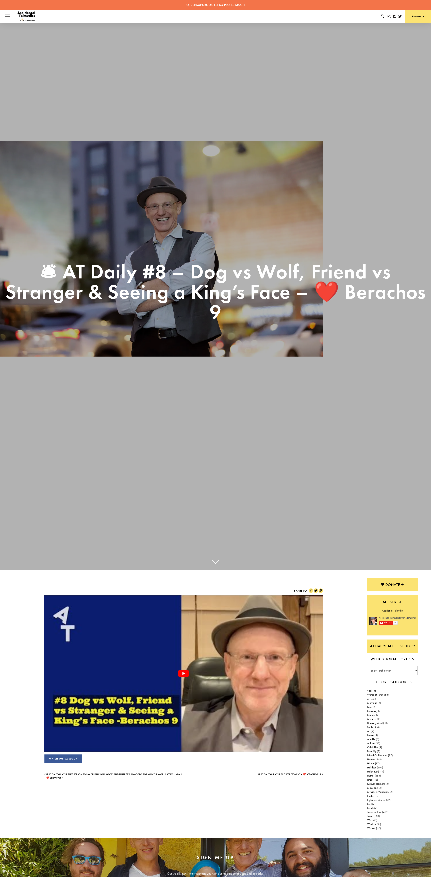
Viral (369, 690)
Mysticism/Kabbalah (378, 792)
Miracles (371, 719)
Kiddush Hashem (376, 783)
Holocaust (372, 771)
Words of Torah (375, 694)
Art (368, 731)
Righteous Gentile (376, 800)
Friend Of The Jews (377, 755)
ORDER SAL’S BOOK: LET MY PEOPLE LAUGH (215, 5)
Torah (370, 816)
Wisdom (371, 824)
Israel (370, 779)
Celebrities (372, 747)
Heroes (371, 759)
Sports (370, 808)
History (370, 763)
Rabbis (370, 796)
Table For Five (374, 812)
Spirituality (372, 711)
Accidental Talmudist (392, 610)
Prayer (370, 735)
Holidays (371, 767)
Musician (372, 788)
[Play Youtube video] (183, 673)
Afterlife (371, 739)
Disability (371, 751)
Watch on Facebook (63, 758)
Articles (371, 743)
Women (371, 828)
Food (369, 707)
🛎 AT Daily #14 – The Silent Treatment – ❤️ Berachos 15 (289, 774)
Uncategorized (375, 723)
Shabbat (371, 727)
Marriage (372, 703)
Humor (370, 775)
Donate (419, 16)
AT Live (371, 699)
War (369, 820)
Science (371, 715)
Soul (369, 804)
